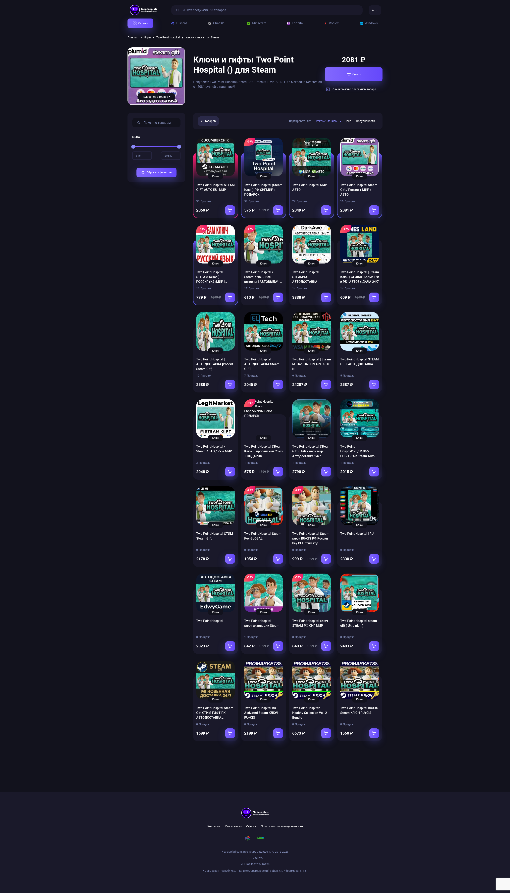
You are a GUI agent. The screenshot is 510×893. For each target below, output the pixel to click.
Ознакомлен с (354, 89)
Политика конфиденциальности (282, 826)
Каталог (143, 23)
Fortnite (297, 23)
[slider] (133, 147)
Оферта (251, 826)
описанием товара (364, 89)
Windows (371, 23)
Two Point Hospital (168, 37)
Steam (215, 37)
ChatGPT (219, 23)
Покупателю (233, 826)
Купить (356, 74)
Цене (348, 121)
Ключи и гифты (195, 37)
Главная (133, 37)
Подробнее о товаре (155, 96)
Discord (181, 23)
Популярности (365, 121)
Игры (147, 37)
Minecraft (259, 23)
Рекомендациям (326, 121)
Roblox (334, 23)
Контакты (214, 826)
